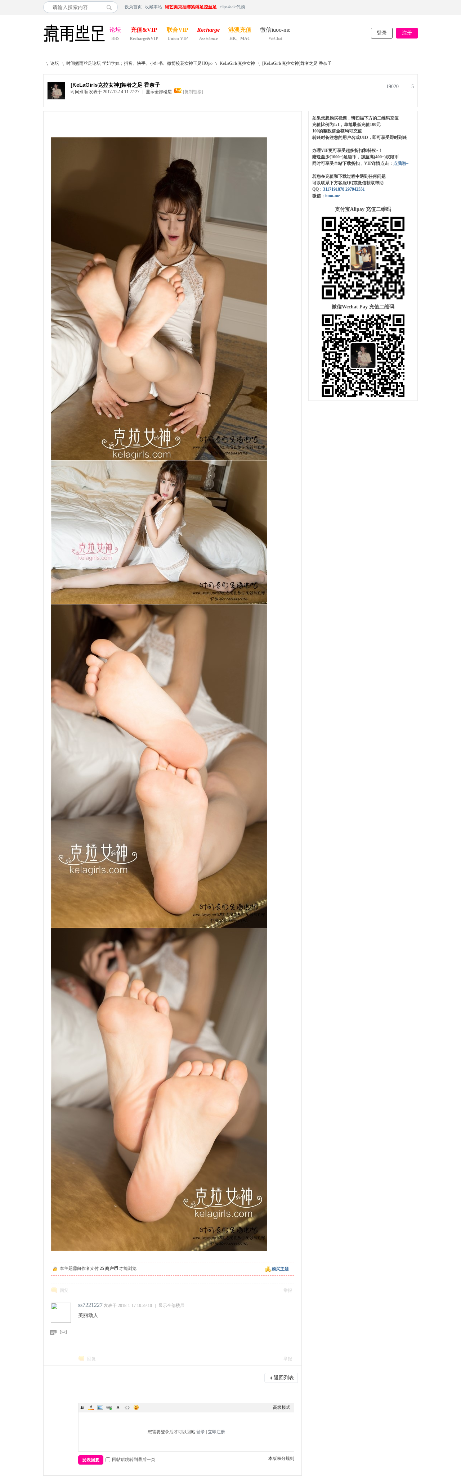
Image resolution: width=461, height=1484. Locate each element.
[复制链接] (193, 91)
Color (91, 1407)
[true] (111, 7)
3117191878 (333, 189)
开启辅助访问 (416, 7)
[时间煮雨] (56, 97)
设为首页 (133, 6)
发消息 (63, 1333)
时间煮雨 (79, 91)
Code (127, 1407)
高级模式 (281, 1407)
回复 (64, 1290)
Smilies (136, 1407)
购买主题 (280, 1268)
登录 (382, 33)
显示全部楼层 (159, 91)
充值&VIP (144, 30)
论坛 (115, 30)
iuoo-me (332, 195)
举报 (287, 1290)
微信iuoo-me (275, 30)
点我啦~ (400, 163)
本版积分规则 (281, 1458)
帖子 (53, 1333)
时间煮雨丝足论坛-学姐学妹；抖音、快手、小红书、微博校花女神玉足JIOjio (139, 63)
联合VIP (177, 30)
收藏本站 (153, 6)
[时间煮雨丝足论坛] (74, 42)
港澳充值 (239, 30)
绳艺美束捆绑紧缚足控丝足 (191, 6)
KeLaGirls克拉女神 (237, 63)
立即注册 (216, 1431)
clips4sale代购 (232, 6)
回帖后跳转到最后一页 (133, 1459)
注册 (407, 33)
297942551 (355, 189)
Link (109, 1407)
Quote (118, 1407)
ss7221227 (90, 1305)
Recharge (208, 30)
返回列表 (284, 1377)
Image (100, 1407)
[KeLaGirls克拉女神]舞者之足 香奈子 (297, 63)
